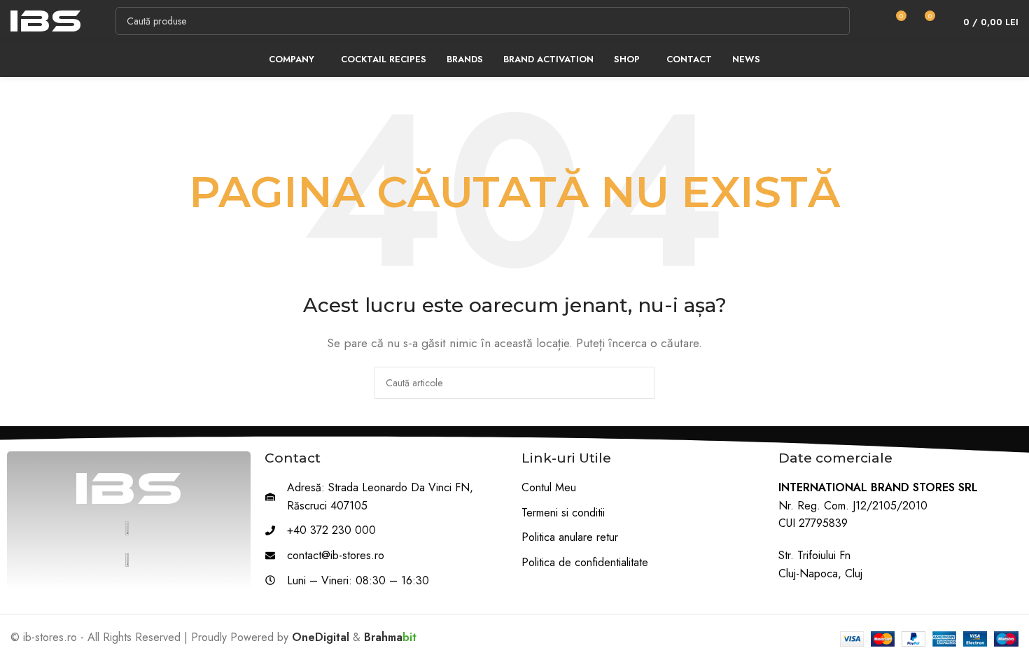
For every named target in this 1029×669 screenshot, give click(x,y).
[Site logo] (45, 20)
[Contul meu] (869, 21)
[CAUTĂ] (836, 21)
